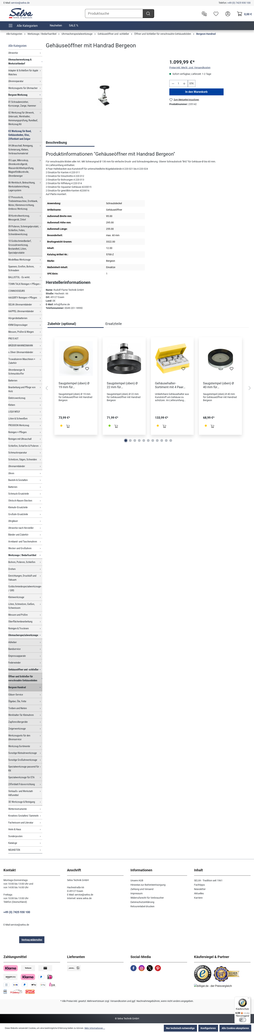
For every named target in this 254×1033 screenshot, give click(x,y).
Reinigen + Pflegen (17, 432)
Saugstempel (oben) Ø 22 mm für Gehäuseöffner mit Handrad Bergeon (122, 385)
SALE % (73, 25)
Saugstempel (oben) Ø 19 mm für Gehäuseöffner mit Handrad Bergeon (74, 385)
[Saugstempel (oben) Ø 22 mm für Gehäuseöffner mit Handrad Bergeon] (124, 358)
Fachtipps (199, 884)
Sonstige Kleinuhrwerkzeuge (22, 753)
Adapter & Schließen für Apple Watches (23, 72)
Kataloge (12, 843)
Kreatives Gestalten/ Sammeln (23, 815)
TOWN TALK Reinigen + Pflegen (23, 284)
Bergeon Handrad (17, 687)
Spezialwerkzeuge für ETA (21, 777)
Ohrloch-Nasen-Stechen (20, 500)
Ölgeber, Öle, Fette (17, 701)
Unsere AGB (136, 880)
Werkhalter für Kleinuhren (21, 715)
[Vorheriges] (46, 388)
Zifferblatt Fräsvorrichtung (21, 784)
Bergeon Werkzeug (17, 94)
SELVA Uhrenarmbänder (20, 304)
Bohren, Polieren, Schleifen (21, 562)
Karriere (198, 897)
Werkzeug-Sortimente (19, 746)
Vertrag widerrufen (31, 939)
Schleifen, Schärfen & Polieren (23, 445)
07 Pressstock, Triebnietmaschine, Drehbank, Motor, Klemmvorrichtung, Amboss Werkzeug (23, 203)
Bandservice (14, 649)
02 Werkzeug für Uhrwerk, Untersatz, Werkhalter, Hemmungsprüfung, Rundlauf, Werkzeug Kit (23, 118)
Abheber (12, 642)
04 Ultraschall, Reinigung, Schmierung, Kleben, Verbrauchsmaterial (20, 149)
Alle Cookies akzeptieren (235, 1028)
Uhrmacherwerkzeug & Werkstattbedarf (20, 61)
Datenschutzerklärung (142, 902)
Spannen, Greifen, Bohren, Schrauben (21, 268)
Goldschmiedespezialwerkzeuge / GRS (24, 588)
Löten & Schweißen (17, 418)
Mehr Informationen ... (94, 1028)
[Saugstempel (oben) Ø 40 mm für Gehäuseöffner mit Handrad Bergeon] (220, 358)
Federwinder (14, 662)
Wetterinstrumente (17, 809)
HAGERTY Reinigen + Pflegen (22, 297)
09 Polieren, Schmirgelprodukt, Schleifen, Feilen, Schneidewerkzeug (23, 230)
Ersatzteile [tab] (113, 324)
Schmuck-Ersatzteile (18, 493)
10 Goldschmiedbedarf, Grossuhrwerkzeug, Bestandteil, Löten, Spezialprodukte (19, 246)
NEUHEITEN (14, 849)
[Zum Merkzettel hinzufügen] (87, 369)
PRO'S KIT (13, 338)
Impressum (136, 893)
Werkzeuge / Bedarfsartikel (22, 555)
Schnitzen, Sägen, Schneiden (22, 459)
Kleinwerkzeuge (16, 597)
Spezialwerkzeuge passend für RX (23, 768)
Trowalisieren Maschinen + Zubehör (21, 361)
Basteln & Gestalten (18, 480)
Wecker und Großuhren (19, 548)
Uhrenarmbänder (16, 466)
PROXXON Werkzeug (18, 425)
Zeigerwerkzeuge (17, 728)
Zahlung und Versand (141, 889)
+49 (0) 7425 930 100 (239, 2)
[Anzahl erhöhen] (184, 83)
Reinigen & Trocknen (18, 628)
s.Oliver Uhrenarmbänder (20, 352)
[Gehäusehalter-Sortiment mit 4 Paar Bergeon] (172, 358)
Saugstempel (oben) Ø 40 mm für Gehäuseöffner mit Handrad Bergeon (218, 385)
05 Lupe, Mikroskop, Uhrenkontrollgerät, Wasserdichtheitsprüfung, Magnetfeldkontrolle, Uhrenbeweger (21, 168)
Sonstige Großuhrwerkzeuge (22, 759)
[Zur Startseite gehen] (20, 13)
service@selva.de (20, 2)
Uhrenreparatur (15, 81)
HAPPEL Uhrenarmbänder (21, 311)
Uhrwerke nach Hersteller (21, 527)
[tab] (70, 143)
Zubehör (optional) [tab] (62, 324)
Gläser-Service (15, 694)
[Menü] (248, 999)
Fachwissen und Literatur (20, 822)
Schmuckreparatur (17, 452)
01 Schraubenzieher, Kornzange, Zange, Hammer (22, 103)
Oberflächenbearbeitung (20, 621)
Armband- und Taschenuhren (22, 541)
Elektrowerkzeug (16, 398)
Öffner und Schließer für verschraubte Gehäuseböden (22, 678)
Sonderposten (15, 836)
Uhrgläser (13, 521)
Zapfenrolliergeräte (18, 721)
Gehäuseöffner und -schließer (23, 669)
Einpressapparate (17, 655)
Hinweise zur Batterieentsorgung (148, 884)
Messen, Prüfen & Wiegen (21, 331)
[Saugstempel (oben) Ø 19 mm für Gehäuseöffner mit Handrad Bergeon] (76, 358)
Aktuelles (199, 893)
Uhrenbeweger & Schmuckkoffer (16, 371)
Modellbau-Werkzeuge (19, 259)
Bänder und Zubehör (18, 534)
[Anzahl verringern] (173, 83)
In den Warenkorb (196, 91)
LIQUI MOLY (14, 411)
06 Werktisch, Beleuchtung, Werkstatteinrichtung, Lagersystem (21, 186)
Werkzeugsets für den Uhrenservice (19, 737)
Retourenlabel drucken (142, 906)
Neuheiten (56, 25)
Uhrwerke (13, 52)
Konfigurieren (208, 1028)
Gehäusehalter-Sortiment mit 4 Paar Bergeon (169, 385)
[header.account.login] (227, 13)
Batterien (12, 380)
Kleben (11, 404)
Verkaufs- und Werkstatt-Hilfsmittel (20, 793)
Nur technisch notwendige (180, 1028)
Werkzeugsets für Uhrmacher (23, 88)
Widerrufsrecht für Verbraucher (147, 897)
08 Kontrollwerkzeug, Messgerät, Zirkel (19, 217)
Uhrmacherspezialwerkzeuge (23, 635)
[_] (104, 95)
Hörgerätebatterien (17, 318)
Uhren (11, 473)
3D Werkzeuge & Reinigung (21, 801)
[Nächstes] (249, 388)
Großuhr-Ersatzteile (18, 514)
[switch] (242, 1020)
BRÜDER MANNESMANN (20, 345)
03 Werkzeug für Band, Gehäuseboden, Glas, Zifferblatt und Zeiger (19, 135)
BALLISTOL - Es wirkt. (19, 277)
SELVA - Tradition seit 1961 (208, 880)
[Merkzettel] (215, 13)
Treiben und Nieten (17, 708)
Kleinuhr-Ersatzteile (18, 507)
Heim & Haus (14, 829)
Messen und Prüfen (18, 614)
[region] (104, 96)
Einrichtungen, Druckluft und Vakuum (22, 577)
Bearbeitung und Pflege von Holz (21, 389)
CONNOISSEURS (16, 290)
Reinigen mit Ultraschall (19, 438)
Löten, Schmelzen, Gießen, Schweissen (21, 606)
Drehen (12, 569)
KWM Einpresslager (18, 324)
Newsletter (200, 889)
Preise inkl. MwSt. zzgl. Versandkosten (189, 67)
